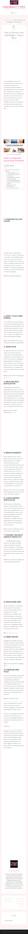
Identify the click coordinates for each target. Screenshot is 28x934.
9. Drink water (10, 186)
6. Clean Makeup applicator (13, 180)
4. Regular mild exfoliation (13, 177)
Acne (11, 41)
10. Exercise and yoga (13, 188)
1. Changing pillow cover (13, 173)
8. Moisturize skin (11, 185)
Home (4, 20)
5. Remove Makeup (11, 179)
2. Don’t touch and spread (13, 174)
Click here (8, 377)
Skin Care (9, 20)
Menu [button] (15, 12)
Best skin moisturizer (12, 633)
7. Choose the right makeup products (13, 182)
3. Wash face (10, 176)
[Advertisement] (14, 62)
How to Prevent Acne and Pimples (12, 170)
